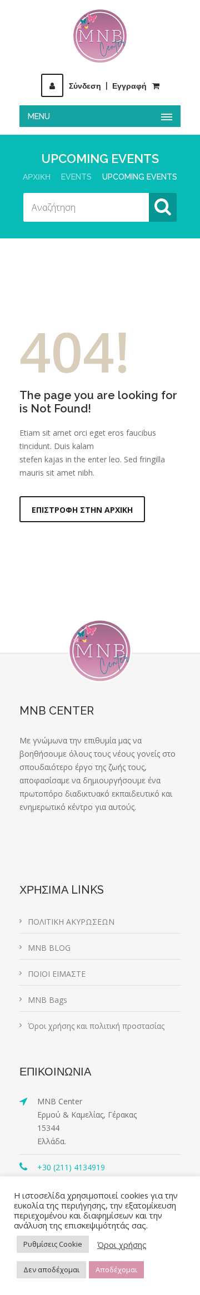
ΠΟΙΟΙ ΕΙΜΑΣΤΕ (57, 973)
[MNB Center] (100, 36)
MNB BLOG (49, 947)
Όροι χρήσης (122, 1245)
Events (76, 176)
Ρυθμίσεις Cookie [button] (52, 1244)
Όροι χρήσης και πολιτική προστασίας (96, 1026)
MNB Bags (47, 1000)
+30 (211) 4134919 (71, 1167)
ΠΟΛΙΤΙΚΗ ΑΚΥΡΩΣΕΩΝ (71, 921)
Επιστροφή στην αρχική (82, 509)
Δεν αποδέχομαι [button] (51, 1269)
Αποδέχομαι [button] (116, 1269)
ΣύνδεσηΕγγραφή (108, 85)
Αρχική (37, 176)
